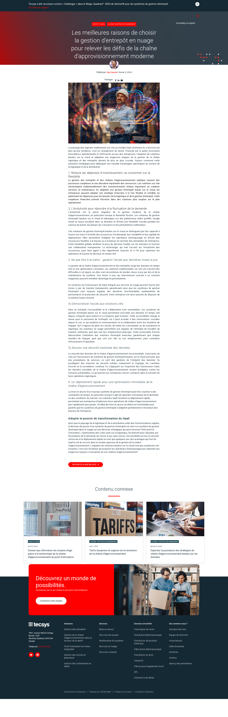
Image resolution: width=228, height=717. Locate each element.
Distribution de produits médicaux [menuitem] (145, 642)
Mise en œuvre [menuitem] (106, 629)
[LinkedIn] (118, 80)
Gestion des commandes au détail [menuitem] (77, 665)
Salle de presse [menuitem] (176, 646)
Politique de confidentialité (100, 692)
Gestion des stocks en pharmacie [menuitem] (75, 656)
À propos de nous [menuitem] (177, 629)
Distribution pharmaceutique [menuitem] (148, 635)
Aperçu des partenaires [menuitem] (180, 663)
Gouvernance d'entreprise (75, 692)
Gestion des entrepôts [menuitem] (75, 629)
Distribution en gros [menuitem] (143, 655)
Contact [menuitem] (173, 657)
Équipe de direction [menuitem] (178, 635)
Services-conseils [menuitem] (108, 652)
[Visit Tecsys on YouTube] (31, 654)
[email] (122, 80)
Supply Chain (98, 24)
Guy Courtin (112, 72)
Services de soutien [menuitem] (109, 635)
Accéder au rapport (39, 7)
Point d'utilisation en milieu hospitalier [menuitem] (77, 647)
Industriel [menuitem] (138, 660)
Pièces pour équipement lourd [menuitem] (149, 666)
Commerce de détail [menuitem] (144, 677)
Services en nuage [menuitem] (108, 646)
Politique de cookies (123, 692)
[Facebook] (115, 80)
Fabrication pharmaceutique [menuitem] (147, 649)
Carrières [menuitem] (173, 652)
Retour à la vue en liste (84, 464)
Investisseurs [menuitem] (175, 640)
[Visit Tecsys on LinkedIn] (37, 654)
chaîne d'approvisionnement (122, 24)
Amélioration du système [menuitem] (111, 640)
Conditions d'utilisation (144, 692)
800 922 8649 (44, 646)
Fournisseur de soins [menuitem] (144, 629)
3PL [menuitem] (136, 672)
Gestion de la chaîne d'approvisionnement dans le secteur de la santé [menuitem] (78, 638)
